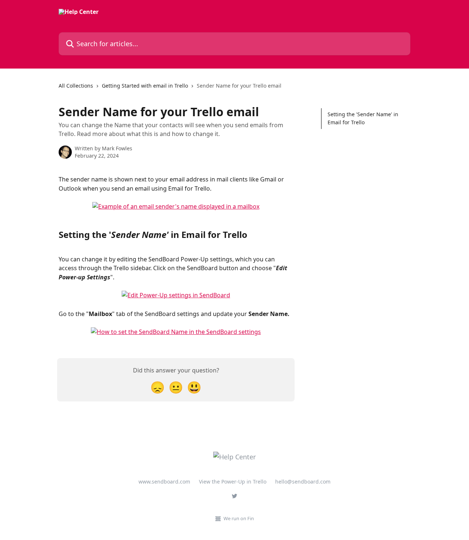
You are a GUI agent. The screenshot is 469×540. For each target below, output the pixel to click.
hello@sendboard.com (302, 481)
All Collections (76, 85)
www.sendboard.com (164, 481)
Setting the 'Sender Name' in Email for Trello (363, 118)
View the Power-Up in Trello (232, 481)
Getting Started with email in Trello (145, 85)
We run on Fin (239, 518)
